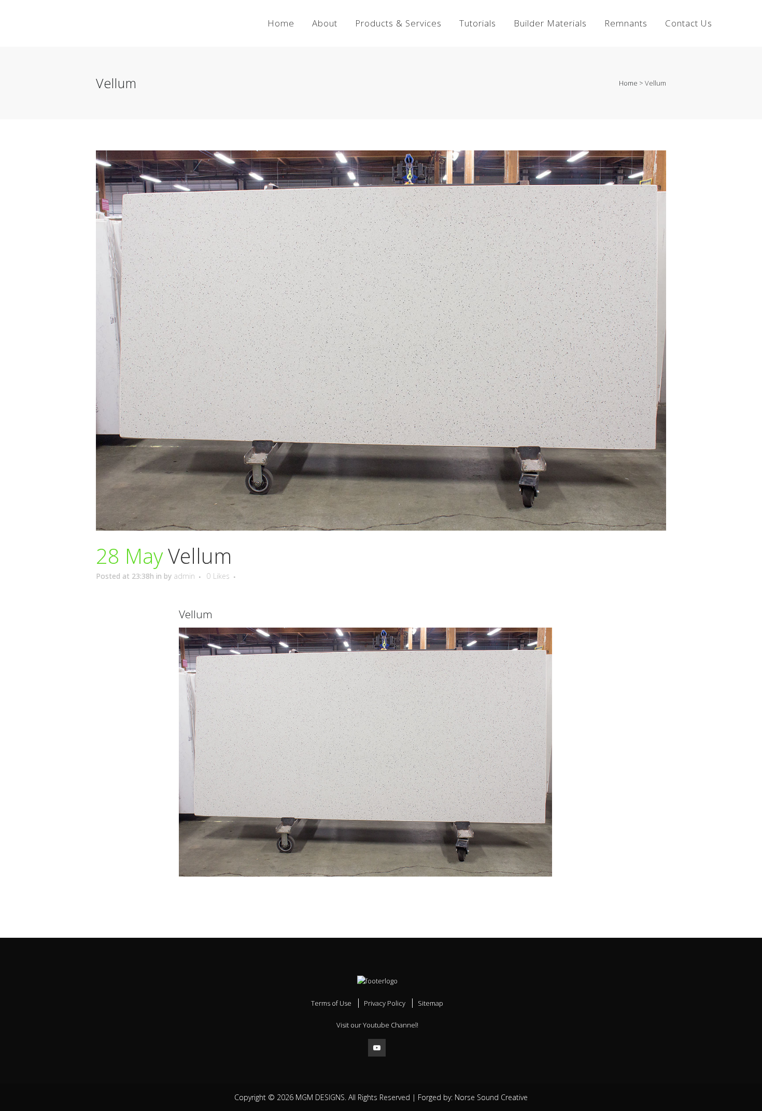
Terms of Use (331, 1003)
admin (184, 576)
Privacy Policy (384, 1003)
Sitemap (430, 1003)
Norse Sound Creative (491, 1097)
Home (628, 83)
